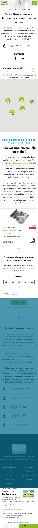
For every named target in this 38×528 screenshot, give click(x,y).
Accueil (10, 10)
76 (25, 282)
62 (19, 282)
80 (32, 282)
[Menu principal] (34, 3)
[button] (32, 101)
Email (19, 288)
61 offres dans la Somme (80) (19, 425)
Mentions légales (10, 480)
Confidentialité (22, 307)
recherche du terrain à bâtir (21, 163)
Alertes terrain (10, 472)
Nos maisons (29, 467)
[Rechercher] (25, 2)
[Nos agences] (19, 2)
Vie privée (10, 484)
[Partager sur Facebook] (15, 58)
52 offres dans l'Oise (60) (19, 397)
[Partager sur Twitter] (22, 58)
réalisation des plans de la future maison (18, 165)
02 (6, 282)
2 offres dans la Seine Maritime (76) (18, 415)
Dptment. (19, 276)
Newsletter (10, 476)
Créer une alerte (19, 302)
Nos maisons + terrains (29, 475)
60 (13, 282)
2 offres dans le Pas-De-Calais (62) (19, 406)
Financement (29, 479)
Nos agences (29, 483)
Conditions (30, 307)
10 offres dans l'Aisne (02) (19, 388)
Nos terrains (29, 471)
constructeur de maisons (24, 359)
